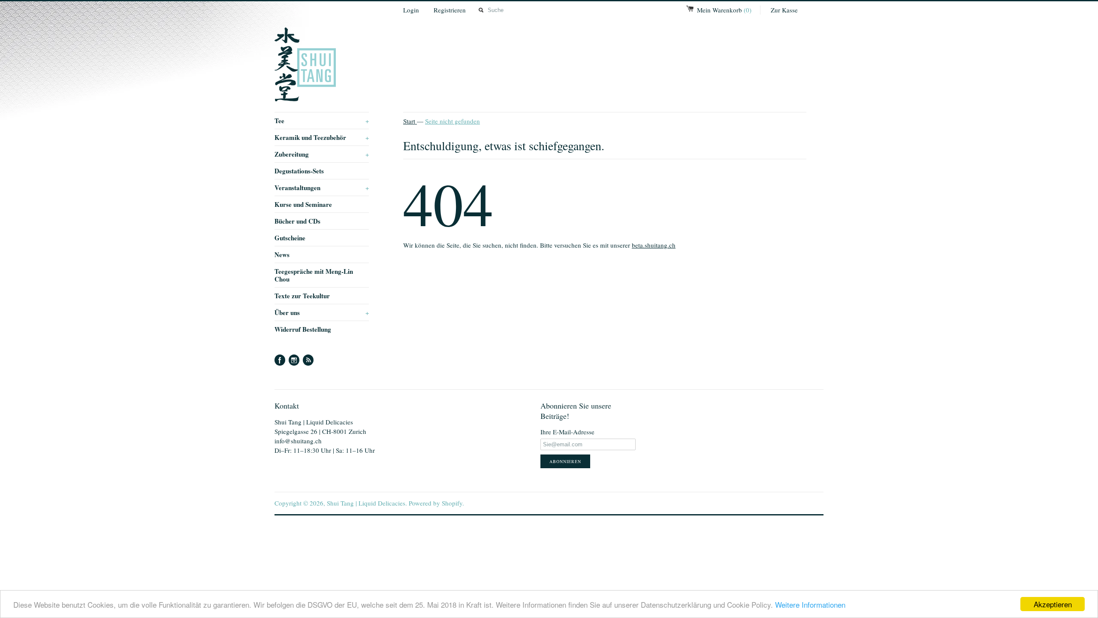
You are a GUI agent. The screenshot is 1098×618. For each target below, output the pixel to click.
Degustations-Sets (299, 171)
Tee (321, 120)
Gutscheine (289, 237)
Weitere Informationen (810, 604)
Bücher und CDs (297, 221)
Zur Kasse (784, 10)
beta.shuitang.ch (654, 245)
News (282, 254)
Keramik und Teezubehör (321, 137)
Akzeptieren (1053, 604)
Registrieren (450, 10)
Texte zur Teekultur (302, 295)
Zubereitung (321, 154)
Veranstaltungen (321, 187)
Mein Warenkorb (724, 10)
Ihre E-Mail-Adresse (567, 431)
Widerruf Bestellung (302, 329)
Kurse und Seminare (303, 204)
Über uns (321, 312)
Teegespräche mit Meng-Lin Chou (313, 275)
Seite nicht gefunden (452, 121)
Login (411, 10)
